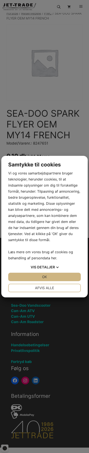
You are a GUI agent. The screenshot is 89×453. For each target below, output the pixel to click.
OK (44, 277)
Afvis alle (44, 288)
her (53, 258)
